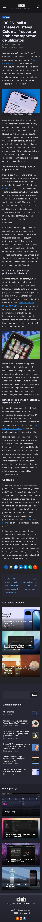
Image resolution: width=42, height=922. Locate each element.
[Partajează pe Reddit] (35, 567)
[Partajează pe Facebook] (6, 567)
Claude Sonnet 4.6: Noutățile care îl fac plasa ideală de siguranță (19, 860)
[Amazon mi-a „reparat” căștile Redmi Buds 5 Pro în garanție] (35, 723)
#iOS (13, 47)
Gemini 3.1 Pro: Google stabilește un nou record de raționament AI (14, 758)
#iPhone (19, 47)
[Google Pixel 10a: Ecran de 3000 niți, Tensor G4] (35, 772)
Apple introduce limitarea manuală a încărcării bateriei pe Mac (18, 646)
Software (6, 17)
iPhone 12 (6, 188)
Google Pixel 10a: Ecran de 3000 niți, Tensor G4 (18, 622)
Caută (34, 695)
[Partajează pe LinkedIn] (21, 567)
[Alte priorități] (35, 713)
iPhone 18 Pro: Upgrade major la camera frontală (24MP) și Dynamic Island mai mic (16, 746)
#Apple (7, 47)
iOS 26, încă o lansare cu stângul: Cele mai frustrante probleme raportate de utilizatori (19, 31)
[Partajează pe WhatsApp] (30, 567)
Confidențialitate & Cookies (21, 910)
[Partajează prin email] (16, 567)
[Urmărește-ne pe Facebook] (24, 918)
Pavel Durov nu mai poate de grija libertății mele (17, 885)
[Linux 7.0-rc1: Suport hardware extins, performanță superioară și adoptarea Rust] (35, 735)
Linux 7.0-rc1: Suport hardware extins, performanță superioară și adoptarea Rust (16, 733)
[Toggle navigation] (4, 7)
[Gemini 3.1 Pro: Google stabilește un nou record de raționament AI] (35, 760)
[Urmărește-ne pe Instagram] (21, 918)
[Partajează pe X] (11, 567)
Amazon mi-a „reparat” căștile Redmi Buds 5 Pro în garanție (16, 722)
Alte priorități (8, 712)
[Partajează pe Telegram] (25, 567)
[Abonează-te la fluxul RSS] (17, 918)
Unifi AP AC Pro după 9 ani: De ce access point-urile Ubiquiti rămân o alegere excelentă (19, 669)
